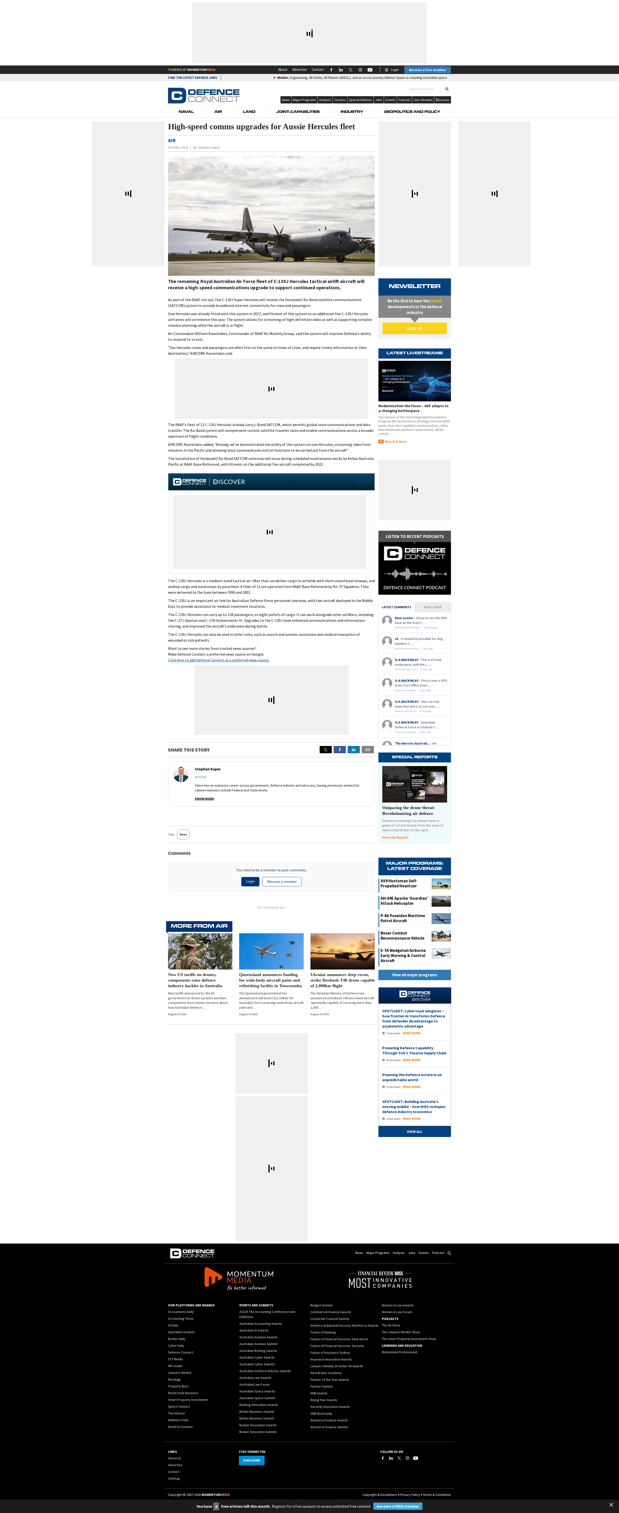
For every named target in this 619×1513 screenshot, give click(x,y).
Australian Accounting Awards (260, 1323)
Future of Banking (323, 1332)
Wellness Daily (178, 1420)
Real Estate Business (183, 1393)
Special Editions (360, 100)
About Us (174, 1458)
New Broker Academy (326, 1373)
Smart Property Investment (188, 1399)
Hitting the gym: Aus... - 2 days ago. (414, 669)
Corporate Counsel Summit (329, 1319)
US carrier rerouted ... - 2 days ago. (413, 732)
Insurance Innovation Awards (331, 1359)
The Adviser (176, 1413)
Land (249, 112)
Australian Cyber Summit (257, 1364)
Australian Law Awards (255, 1377)
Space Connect (179, 1406)
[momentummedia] (239, 1279)
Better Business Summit (256, 1418)
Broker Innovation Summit (258, 1432)
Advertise (299, 69)
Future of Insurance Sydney (330, 1352)
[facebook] (340, 749)
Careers (340, 100)
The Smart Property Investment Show (409, 1339)
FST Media (175, 1359)
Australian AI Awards (254, 1330)
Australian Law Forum (254, 1384)
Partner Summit (321, 1386)
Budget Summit (321, 1305)
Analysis (325, 100)
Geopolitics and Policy (412, 112)
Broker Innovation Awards (258, 1425)
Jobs (378, 100)
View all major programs (414, 974)
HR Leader (175, 1366)
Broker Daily (176, 1339)
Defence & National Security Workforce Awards (344, 1325)
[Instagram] (407, 1458)
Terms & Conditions (437, 1494)
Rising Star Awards (324, 1400)
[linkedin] (354, 749)
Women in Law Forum (397, 1312)
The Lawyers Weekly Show (401, 1332)
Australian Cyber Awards (257, 1357)
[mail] (368, 749)
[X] (326, 749)
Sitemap (174, 1478)
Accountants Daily (181, 1312)
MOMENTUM (201, 69)
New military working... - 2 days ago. (414, 648)
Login (395, 69)
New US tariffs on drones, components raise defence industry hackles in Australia (195, 980)
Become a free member (427, 70)
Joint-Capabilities (298, 112)
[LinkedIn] (391, 1458)
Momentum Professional (399, 1352)
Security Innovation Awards (330, 1406)
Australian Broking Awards (258, 1350)
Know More (204, 798)
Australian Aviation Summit (258, 1344)
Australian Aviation (181, 1332)
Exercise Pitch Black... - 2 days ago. (413, 690)
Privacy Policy (410, 1494)
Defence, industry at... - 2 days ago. (413, 711)
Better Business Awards (256, 1411)
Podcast (404, 100)
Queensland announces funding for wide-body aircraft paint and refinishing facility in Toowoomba (270, 980)
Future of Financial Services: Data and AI (339, 1339)
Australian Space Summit (257, 1398)
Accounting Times (181, 1318)
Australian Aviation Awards (258, 1337)
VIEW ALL (362, 481)
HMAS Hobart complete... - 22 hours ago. (416, 627)
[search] (447, 89)
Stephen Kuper (209, 147)
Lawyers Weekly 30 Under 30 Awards (336, 1366)
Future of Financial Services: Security (337, 1346)
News (286, 100)
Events (390, 100)
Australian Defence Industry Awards (265, 1371)
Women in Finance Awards (329, 1420)
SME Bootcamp (321, 1413)
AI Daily (173, 1325)
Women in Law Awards (398, 1305)
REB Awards (319, 1393)
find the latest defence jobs (192, 78)
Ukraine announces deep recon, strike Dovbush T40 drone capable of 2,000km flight (342, 980)
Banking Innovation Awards (258, 1405)
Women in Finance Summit (329, 1427)
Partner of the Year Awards (329, 1379)
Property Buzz (178, 1386)
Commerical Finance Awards (330, 1312)
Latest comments (396, 607)
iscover (444, 100)
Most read (433, 607)
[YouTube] (415, 1458)
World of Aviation (180, 1427)
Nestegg (174, 1379)
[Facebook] (382, 1458)
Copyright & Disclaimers (379, 1494)
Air (218, 112)
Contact (318, 69)
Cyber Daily (176, 1345)
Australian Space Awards (257, 1391)
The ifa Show (391, 1325)
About (282, 69)
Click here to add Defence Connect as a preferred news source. (218, 660)
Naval (186, 112)
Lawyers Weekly (180, 1372)
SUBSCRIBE (251, 1460)
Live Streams (423, 100)
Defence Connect (180, 1352)
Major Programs (304, 100)
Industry (352, 112)
